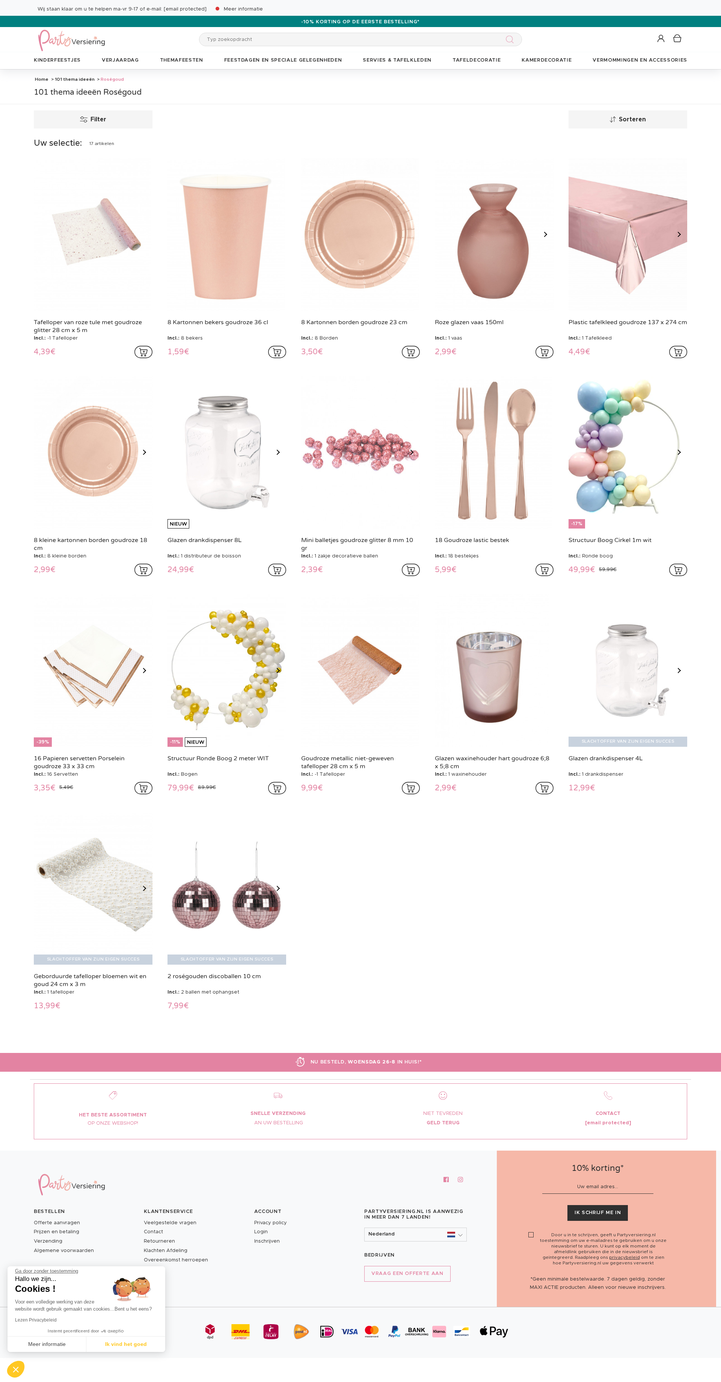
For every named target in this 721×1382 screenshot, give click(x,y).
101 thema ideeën (75, 79)
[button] (661, 39)
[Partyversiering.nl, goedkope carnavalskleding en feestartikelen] (71, 35)
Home (42, 79)
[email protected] (185, 9)
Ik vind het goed (126, 1344)
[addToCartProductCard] (143, 352)
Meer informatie (243, 9)
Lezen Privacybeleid (36, 1320)
